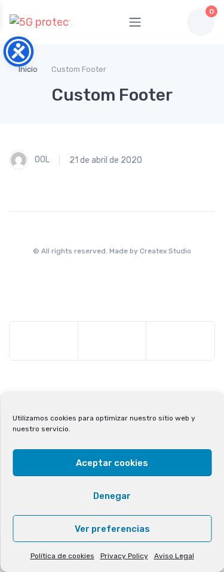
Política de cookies (62, 556)
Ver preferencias (112, 528)
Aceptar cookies (112, 463)
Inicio (28, 69)
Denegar (112, 496)
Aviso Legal (174, 556)
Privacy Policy (124, 556)
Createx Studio (165, 251)
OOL (41, 160)
